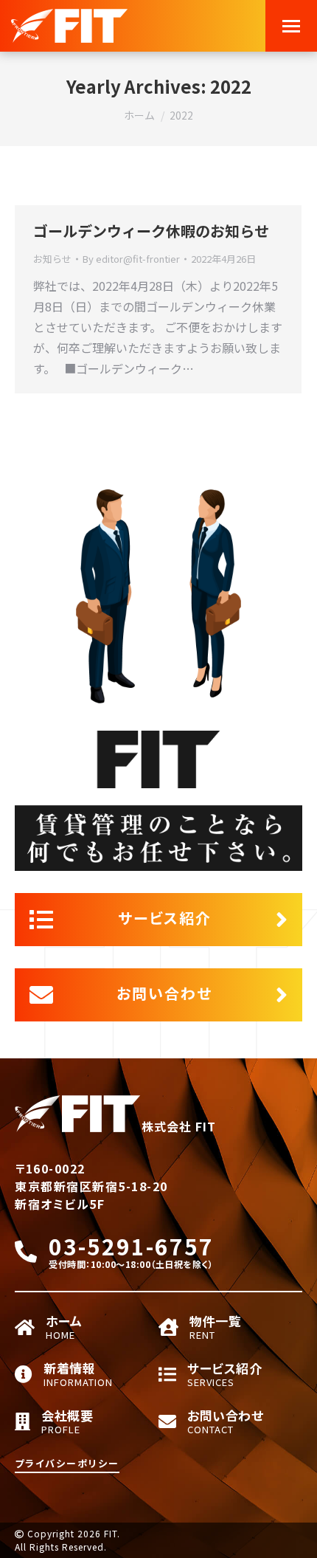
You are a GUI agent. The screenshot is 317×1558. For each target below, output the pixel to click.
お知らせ (52, 259)
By (131, 259)
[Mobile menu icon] (291, 26)
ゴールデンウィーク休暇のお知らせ (151, 230)
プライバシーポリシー (67, 1463)
